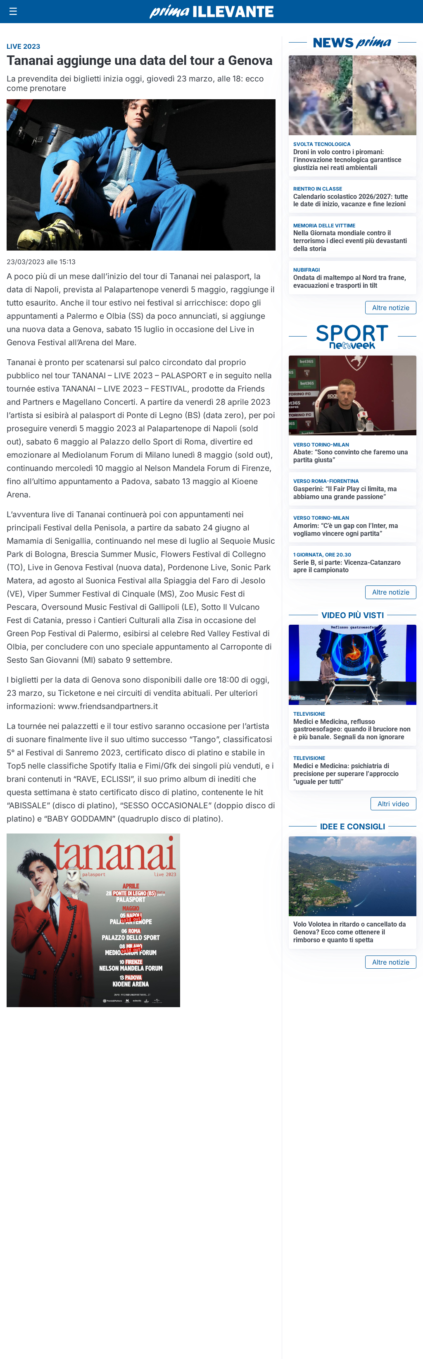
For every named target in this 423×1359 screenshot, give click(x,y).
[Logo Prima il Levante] (211, 11)
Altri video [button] (393, 804)
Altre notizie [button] (390, 307)
